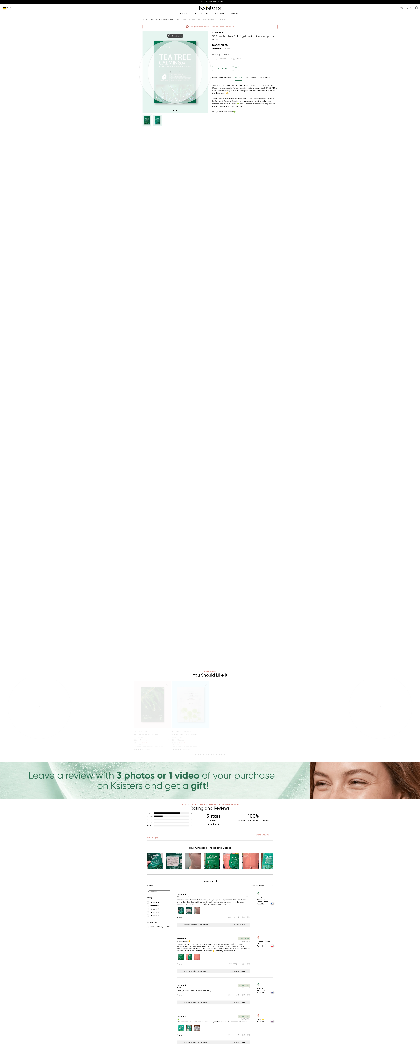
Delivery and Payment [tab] (221, 78)
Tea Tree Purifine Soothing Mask (146, 734)
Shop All (184, 13)
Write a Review (262, 835)
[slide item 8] (214, 754)
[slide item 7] (211, 754)
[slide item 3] (201, 754)
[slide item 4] (203, 754)
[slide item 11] (222, 754)
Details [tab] (238, 78)
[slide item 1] (174, 110)
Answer (180, 917)
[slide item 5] (206, 754)
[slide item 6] (208, 754)
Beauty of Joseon (181, 732)
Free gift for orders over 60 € (210, 2)
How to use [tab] (265, 78)
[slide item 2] (176, 110)
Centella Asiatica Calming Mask (184, 734)
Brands (234, 13)
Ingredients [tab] (251, 78)
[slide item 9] (216, 754)
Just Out (219, 13)
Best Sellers (201, 13)
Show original (239, 925)
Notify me (223, 69)
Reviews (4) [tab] (152, 838)
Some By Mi (218, 32)
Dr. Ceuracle (140, 732)
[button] (147, 120)
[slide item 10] (219, 754)
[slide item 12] (224, 754)
